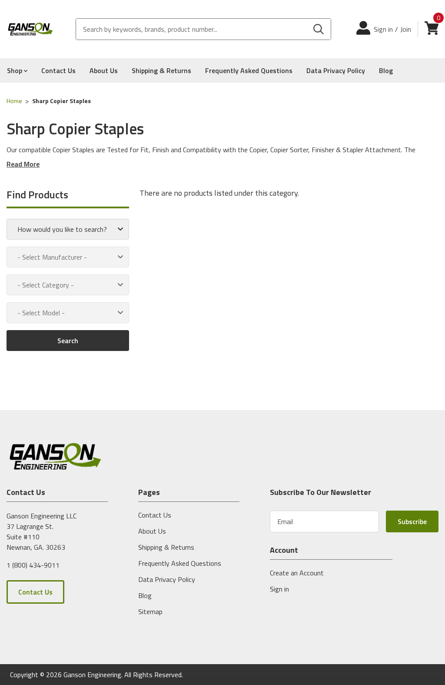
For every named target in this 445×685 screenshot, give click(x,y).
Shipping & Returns (161, 70)
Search (67, 340)
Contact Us (58, 70)
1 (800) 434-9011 (33, 564)
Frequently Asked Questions (248, 70)
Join (405, 29)
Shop (15, 70)
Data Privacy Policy (335, 70)
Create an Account (297, 573)
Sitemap (150, 611)
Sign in (383, 29)
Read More (23, 164)
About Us (104, 70)
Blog (386, 70)
